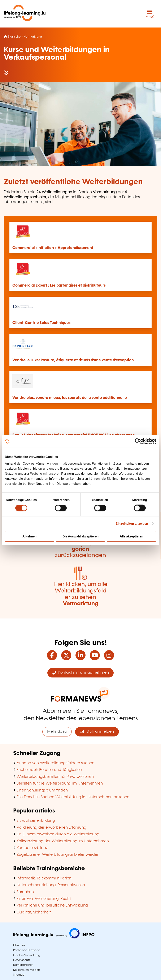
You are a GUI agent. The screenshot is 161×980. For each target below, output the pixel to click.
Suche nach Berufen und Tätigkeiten (49, 770)
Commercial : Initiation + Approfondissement (52, 248)
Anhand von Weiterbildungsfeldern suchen (55, 763)
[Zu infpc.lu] (54, 937)
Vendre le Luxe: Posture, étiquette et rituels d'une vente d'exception (73, 360)
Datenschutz (21, 960)
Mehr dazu (57, 732)
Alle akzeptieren (131, 536)
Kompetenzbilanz (32, 848)
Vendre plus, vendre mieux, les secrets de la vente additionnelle (69, 398)
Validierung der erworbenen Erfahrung (51, 827)
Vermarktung (33, 36)
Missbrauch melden (26, 969)
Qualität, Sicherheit (34, 912)
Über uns (19, 945)
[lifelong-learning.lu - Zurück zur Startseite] (25, 14)
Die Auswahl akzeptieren (80, 536)
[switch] (61, 508)
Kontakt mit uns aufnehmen (82, 673)
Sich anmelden (99, 732)
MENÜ (150, 17)
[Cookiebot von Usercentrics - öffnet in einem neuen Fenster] (137, 441)
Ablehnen (29, 536)
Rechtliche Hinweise (26, 950)
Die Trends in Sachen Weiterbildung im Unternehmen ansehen (73, 797)
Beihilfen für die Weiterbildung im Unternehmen (60, 783)
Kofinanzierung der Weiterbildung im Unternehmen (63, 841)
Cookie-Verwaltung (26, 955)
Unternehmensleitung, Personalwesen (51, 885)
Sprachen (25, 892)
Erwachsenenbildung (36, 821)
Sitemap (19, 974)
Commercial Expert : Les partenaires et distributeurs (59, 285)
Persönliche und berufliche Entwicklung (52, 905)
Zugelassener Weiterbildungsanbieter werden (58, 855)
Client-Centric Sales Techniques (41, 323)
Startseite (14, 36)
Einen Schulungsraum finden (42, 790)
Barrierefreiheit (23, 964)
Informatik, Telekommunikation (44, 878)
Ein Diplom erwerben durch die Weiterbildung (58, 834)
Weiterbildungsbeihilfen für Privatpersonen (55, 777)
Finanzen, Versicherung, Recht (44, 899)
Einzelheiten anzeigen (132, 523)
